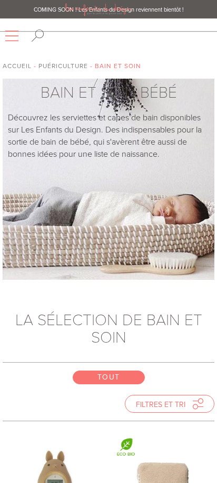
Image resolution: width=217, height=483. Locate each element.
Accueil (17, 66)
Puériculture (63, 66)
